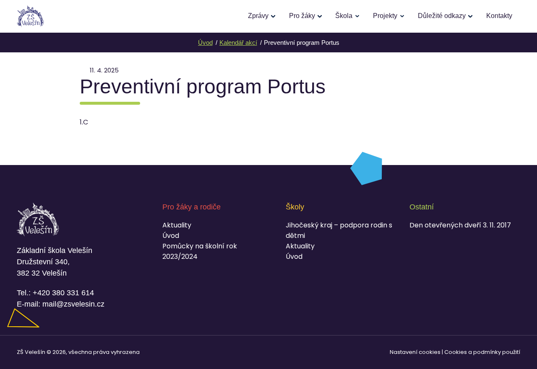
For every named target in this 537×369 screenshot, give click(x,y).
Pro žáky (302, 15)
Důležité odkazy (442, 15)
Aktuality (176, 225)
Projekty (385, 15)
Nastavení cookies (415, 352)
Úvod (170, 235)
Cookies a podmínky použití (482, 352)
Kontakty (499, 15)
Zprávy (258, 15)
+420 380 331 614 (63, 293)
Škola (343, 15)
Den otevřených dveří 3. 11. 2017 (460, 225)
